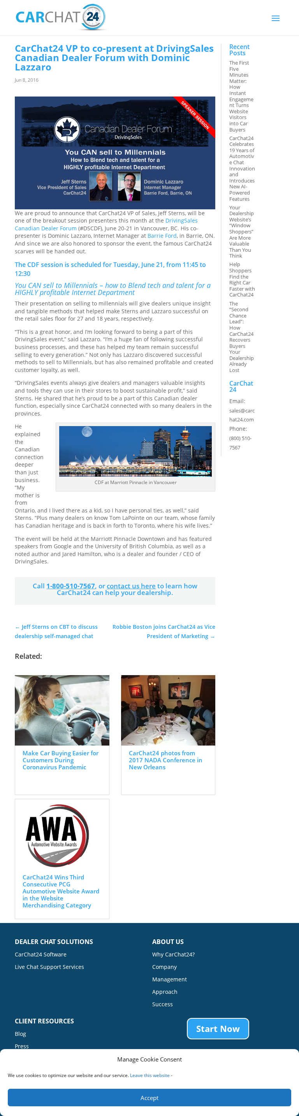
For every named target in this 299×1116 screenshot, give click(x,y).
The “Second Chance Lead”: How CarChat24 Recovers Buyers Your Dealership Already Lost (241, 337)
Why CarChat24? (173, 955)
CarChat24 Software (41, 955)
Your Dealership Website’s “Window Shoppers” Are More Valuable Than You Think (241, 232)
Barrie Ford (162, 235)
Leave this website (150, 1075)
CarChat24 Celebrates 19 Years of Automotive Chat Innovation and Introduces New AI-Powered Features (242, 168)
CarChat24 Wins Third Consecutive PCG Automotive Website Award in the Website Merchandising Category (61, 891)
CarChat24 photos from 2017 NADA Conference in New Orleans (165, 760)
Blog (20, 1034)
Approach (165, 992)
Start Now (218, 1028)
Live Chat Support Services (49, 967)
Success (162, 1005)
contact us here (131, 585)
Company (164, 967)
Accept (149, 1098)
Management (169, 980)
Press (22, 1047)
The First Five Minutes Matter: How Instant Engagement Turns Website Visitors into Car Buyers (241, 96)
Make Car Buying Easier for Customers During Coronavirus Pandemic (60, 760)
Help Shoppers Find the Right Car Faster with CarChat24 (242, 279)
